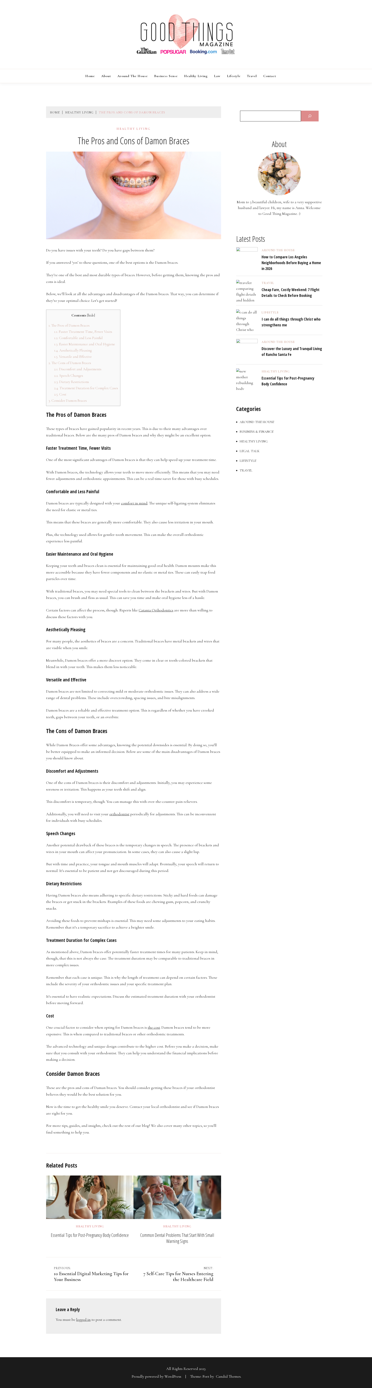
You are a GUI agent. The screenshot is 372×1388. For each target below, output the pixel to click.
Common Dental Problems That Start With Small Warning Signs (177, 1238)
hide (91, 315)
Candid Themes (228, 1376)
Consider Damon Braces (67, 400)
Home (90, 76)
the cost (154, 1027)
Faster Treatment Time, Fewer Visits (83, 331)
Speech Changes (68, 375)
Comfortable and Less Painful (78, 338)
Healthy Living (196, 76)
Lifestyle (233, 76)
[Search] (310, 116)
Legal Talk (249, 451)
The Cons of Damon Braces (69, 363)
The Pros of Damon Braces (69, 325)
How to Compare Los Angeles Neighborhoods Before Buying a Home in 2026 (291, 262)
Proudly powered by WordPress (157, 1376)
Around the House (132, 76)
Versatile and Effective (73, 356)
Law (217, 76)
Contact (269, 76)
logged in (83, 1319)
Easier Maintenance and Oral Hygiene (84, 344)
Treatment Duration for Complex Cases (86, 388)
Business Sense (166, 76)
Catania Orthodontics (156, 610)
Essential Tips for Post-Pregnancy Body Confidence (90, 1235)
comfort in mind (134, 503)
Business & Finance (256, 432)
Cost (60, 394)
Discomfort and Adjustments (77, 369)
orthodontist (119, 814)
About (106, 76)
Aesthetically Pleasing (73, 350)
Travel (252, 76)
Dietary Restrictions (71, 382)
